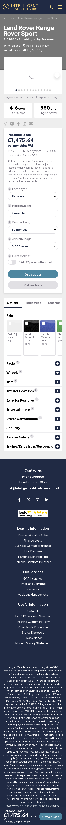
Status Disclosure (33, 632)
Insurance (33, 589)
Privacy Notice (33, 638)
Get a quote (33, 274)
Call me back (33, 285)
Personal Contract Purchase (33, 562)
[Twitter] (28, 500)
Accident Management (33, 594)
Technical (54, 303)
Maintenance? (21, 256)
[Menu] (59, 7)
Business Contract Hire (33, 535)
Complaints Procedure (33, 627)
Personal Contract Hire (33, 556)
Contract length (22, 222)
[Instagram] (37, 500)
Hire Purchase (33, 551)
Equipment (33, 303)
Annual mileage (22, 239)
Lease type (19, 189)
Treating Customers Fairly (33, 622)
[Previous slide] (9, 75)
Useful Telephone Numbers (33, 616)
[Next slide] (57, 75)
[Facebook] (19, 500)
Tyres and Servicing (33, 584)
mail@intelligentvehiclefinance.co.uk (33, 488)
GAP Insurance (33, 578)
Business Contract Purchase (33, 546)
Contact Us (33, 611)
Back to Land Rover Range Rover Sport (32, 18)
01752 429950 (33, 477)
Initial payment (21, 205)
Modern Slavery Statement (33, 643)
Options (13, 303)
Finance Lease (33, 540)
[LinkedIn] (46, 500)
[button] (16, 90)
